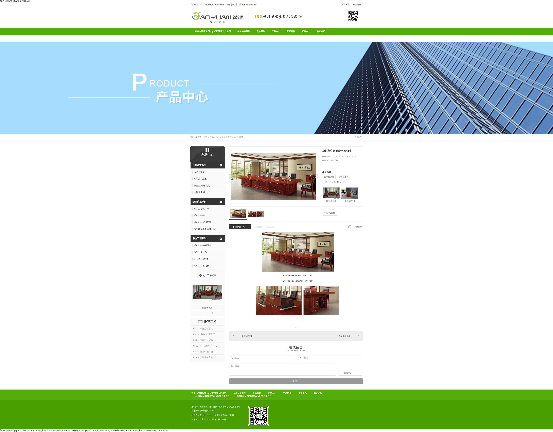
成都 (203, 419)
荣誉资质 (318, 393)
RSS (211, 410)
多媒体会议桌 (344, 336)
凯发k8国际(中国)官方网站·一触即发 (47, 430)
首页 (205, 137)
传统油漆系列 (225, 137)
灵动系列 (257, 393)
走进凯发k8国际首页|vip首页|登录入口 (212, 396)
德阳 (214, 419)
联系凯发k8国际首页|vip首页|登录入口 (254, 396)
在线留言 (345, 4)
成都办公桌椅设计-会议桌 (335, 182)
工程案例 (287, 393)
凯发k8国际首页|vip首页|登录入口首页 (209, 393)
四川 (209, 419)
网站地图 (357, 4)
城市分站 (196, 419)
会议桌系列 (239, 137)
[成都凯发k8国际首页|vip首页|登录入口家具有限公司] (218, 17)
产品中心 (214, 137)
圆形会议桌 (207, 307)
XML (215, 410)
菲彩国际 (165, 430)
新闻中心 (303, 393)
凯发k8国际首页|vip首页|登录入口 (15, 430)
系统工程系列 (199, 238)
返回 (356, 137)
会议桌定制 (343, 177)
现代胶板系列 (199, 201)
